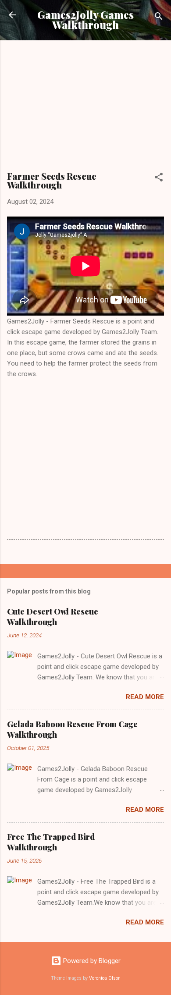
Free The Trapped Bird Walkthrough (51, 842)
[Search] (158, 17)
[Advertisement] (85, 108)
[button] (158, 178)
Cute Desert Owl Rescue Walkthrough (52, 616)
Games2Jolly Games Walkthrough (85, 20)
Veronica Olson (105, 978)
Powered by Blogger (91, 961)
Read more (145, 697)
